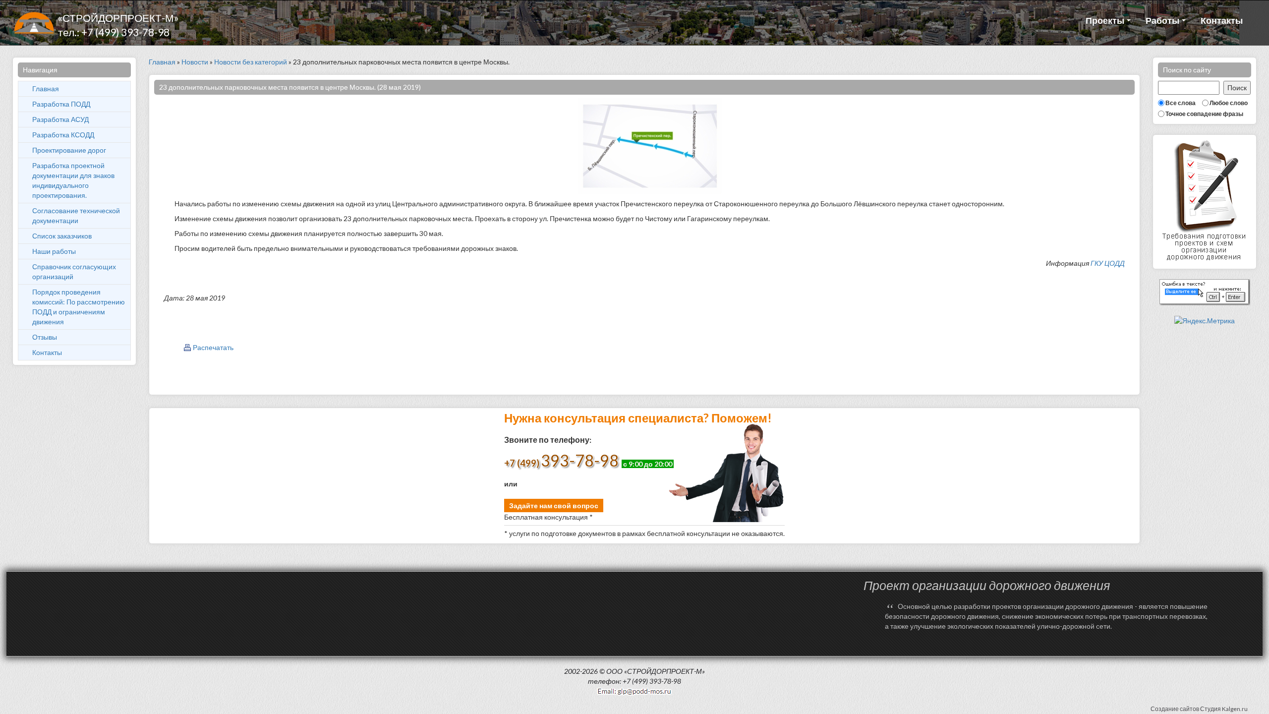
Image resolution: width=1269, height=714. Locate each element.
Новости (194, 62)
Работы (1163, 20)
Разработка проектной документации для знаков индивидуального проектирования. (73, 180)
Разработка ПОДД (61, 104)
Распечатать (213, 347)
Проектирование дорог (69, 150)
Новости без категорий (250, 62)
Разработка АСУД (60, 119)
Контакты (1222, 20)
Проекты (1106, 20)
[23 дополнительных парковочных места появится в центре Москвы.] (650, 145)
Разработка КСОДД (63, 134)
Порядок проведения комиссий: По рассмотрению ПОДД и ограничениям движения (78, 307)
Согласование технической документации (76, 215)
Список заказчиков (62, 236)
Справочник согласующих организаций (74, 271)
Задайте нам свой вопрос (553, 505)
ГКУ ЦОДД (1108, 263)
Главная (45, 88)
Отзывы (44, 337)
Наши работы (54, 251)
